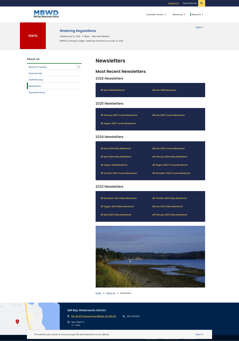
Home (98, 293)
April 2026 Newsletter (114, 90)
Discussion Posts (37, 92)
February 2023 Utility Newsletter (171, 214)
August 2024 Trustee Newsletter (172, 165)
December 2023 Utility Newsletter (120, 198)
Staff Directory (36, 79)
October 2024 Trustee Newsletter (120, 173)
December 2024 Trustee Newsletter (173, 173)
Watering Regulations (78, 31)
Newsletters (35, 86)
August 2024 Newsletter (116, 165)
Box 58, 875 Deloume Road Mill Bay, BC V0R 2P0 (93, 316)
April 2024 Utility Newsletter (117, 156)
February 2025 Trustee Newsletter (121, 115)
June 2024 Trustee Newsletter (170, 148)
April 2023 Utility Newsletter (117, 214)
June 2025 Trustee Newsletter (170, 115)
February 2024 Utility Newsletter (171, 156)
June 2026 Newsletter (166, 90)
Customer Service (154, 14)
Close (198, 334)
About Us (196, 14)
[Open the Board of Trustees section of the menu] (78, 66)
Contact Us (173, 3)
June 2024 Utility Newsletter (117, 148)
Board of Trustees (38, 67)
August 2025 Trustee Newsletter (120, 123)
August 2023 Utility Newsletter (119, 206)
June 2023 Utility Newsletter (169, 206)
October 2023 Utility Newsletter (171, 198)
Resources (178, 14)
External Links (35, 73)
